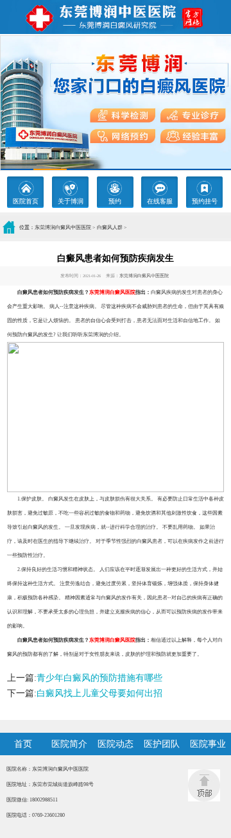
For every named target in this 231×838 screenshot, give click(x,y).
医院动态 (115, 744)
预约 (114, 201)
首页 (23, 744)
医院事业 (208, 744)
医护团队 (162, 744)
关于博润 (70, 201)
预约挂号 (205, 201)
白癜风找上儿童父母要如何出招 (99, 693)
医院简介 (69, 744)
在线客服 (160, 201)
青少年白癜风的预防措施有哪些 (99, 678)
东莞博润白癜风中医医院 (63, 227)
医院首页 (25, 201)
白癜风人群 (110, 227)
